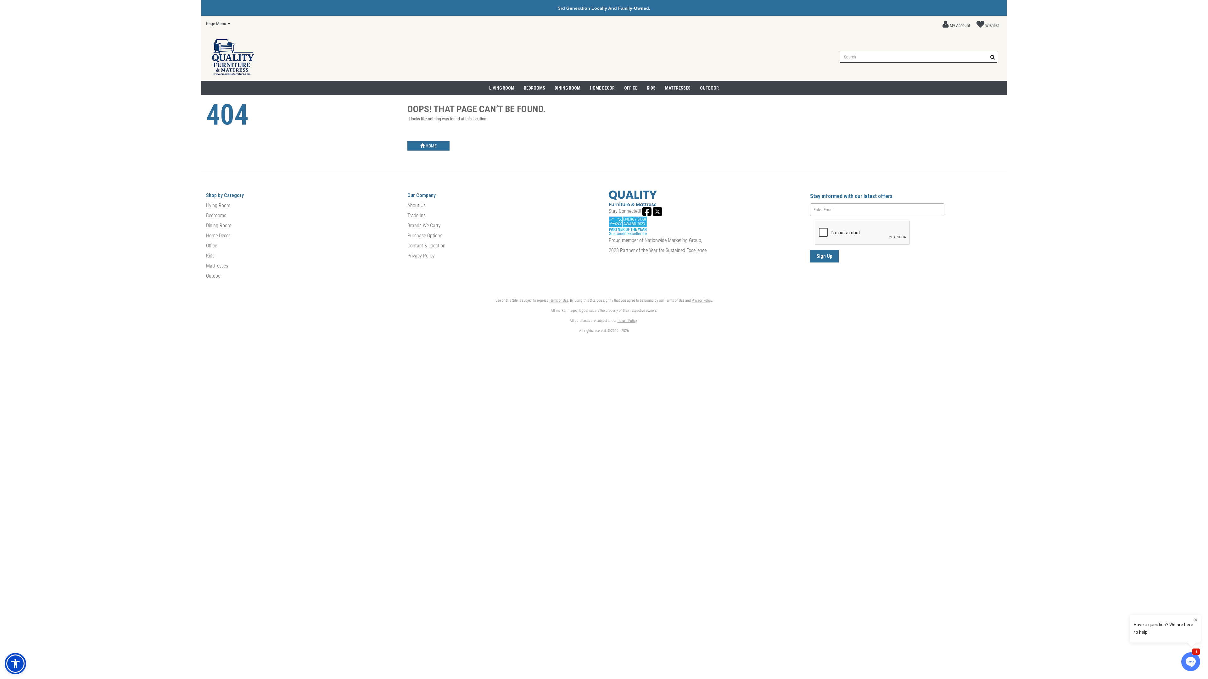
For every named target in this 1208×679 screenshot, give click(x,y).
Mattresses (678, 88)
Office (630, 88)
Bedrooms (534, 88)
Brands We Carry (424, 226)
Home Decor (602, 88)
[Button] (992, 57)
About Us (416, 205)
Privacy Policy (421, 256)
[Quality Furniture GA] (232, 57)
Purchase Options (424, 236)
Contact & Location (426, 246)
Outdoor (709, 88)
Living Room (501, 88)
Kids (651, 88)
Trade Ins (416, 215)
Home (431, 145)
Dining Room (567, 88)
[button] (956, 24)
